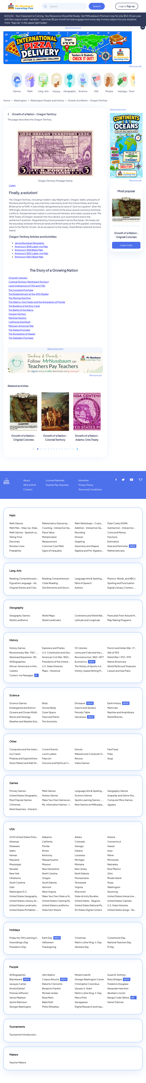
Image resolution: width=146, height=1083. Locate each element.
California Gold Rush (19, 321)
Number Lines (16, 546)
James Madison (17, 997)
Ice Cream (15, 753)
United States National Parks (90, 905)
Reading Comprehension (55, 578)
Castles (13, 670)
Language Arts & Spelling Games (92, 578)
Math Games (16, 523)
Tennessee (80, 882)
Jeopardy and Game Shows (122, 795)
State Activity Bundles (86, 896)
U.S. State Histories (52, 666)
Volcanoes (84, 716)
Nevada (13, 868)
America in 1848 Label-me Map (31, 246)
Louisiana (80, 855)
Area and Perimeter (121, 546)
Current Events (50, 749)
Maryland (14, 859)
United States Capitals (119, 900)
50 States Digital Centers (88, 909)
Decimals (14, 541)
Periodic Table (82, 712)
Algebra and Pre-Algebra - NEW (92, 550)
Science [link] (82, 91)
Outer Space (49, 712)
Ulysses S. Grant (83, 988)
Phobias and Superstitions (23, 758)
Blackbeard (19, 979)
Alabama (47, 836)
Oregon (46, 877)
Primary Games (17, 790)
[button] (37, 449)
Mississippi (15, 864)
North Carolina (49, 873)
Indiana (79, 850)
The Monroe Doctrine (20, 297)
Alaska (78, 836)
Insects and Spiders (85, 707)
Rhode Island (114, 877)
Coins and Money (116, 532)
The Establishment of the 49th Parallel (29, 293)
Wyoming (112, 891)
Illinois (45, 850)
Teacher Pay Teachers (57, 484)
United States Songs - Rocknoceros (126, 909)
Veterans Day (82, 946)
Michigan (80, 859)
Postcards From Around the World (125, 615)
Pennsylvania (82, 877)
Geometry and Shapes (87, 546)
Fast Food (112, 749)
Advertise (83, 480)
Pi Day (110, 946)
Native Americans (116, 661)
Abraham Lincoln (116, 992)
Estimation (113, 541)
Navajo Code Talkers (122, 997)
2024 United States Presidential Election (35, 836)
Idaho (12, 850)
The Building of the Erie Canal (24, 305)
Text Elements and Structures (57, 587)
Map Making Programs (119, 620)
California (47, 841)
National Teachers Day (119, 942)
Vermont (46, 887)
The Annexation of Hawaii (22, 333)
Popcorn (46, 758)
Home (6, 100)
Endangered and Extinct (22, 707)
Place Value (48, 532)
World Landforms (18, 620)
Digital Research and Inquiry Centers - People (103, 1006)
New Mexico (114, 868)
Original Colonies (18, 277)
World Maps (48, 615)
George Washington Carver (89, 979)
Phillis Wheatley (50, 1006)
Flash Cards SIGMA (117, 523)
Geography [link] (69, 91)
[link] (16, 80)
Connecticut (114, 841)
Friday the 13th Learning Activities (31, 937)
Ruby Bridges (118, 979)
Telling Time (15, 536)
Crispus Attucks (54, 979)
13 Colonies (81, 647)
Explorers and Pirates (53, 647)
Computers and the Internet (24, 749)
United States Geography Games (27, 795)
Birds (45, 703)
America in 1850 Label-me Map (31, 253)
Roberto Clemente (52, 983)
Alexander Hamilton (117, 988)
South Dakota (49, 882)
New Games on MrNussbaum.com (93, 804)
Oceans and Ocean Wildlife (24, 712)
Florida (45, 846)
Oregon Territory (17, 313)
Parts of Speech (83, 583)
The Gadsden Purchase (21, 337)
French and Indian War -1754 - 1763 (125, 647)
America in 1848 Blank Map (29, 249)
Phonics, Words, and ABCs (121, 578)
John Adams (48, 974)
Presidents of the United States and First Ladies (67, 661)
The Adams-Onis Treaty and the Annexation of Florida (37, 301)
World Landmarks (51, 620)
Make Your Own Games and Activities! (66, 799)
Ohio (110, 873)
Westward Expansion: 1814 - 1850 (27, 657)
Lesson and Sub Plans (118, 670)
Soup (110, 758)
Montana (79, 864)
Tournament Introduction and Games (29, 1034)
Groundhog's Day (18, 942)
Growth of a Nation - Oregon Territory (87, 100)
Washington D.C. (18, 891)
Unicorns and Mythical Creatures (59, 762)
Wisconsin (80, 891)
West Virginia (49, 891)
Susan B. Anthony (116, 974)
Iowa (109, 850)
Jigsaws (111, 804)
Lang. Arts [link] (43, 91)
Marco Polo (81, 997)
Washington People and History (47, 100)
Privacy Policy (85, 484)
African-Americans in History (24, 666)
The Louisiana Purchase (21, 290)
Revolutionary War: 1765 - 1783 (25, 652)
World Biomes (114, 716)
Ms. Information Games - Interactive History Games (69, 804)
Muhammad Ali (83, 974)
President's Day (17, 946)
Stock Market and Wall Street (24, 762)
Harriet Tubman (115, 1002)
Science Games (18, 703)
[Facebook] (116, 479)
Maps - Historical (51, 670)
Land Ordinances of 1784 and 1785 (27, 285)
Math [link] (30, 91)
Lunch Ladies (49, 753)
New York (14, 873)
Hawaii (111, 846)
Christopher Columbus (87, 983)
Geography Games (19, 615)
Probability (15, 550)
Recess (79, 758)
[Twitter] (123, 479)
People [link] (109, 91)
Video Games (82, 762)
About (26, 480)
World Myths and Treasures (121, 666)
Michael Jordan (50, 992)
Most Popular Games (20, 799)
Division (79, 536)
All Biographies (17, 661)
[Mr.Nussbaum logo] (20, 5)
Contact (27, 489)
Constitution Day (116, 937)
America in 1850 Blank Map (29, 256)
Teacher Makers (17, 1062)
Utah (11, 887)
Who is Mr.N (29, 484)
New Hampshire (50, 868)
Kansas (13, 855)
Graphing (80, 541)
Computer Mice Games (120, 799)
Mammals (112, 707)
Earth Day (51, 937)
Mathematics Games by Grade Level (65, 523)
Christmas (14, 804)
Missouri (46, 864)
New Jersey (81, 868)
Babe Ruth (47, 1002)
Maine (110, 855)
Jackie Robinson (18, 1002)
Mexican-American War (21, 325)
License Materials (55, 480)
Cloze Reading (50, 583)
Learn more (126, 245)
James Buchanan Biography (29, 243)
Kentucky (47, 855)
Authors (79, 587)
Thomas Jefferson (18, 992)
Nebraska (112, 864)
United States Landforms (55, 905)
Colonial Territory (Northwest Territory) (29, 281)
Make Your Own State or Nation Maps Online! (69, 896)
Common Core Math (53, 546)
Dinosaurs (84, 703)
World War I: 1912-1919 (119, 657)
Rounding (80, 532)
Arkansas (14, 841)
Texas (110, 882)
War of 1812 (113, 652)
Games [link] (17, 91)
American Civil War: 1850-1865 (58, 657)
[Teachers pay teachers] (140, 479)
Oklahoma (15, 877)
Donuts (78, 749)
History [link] (56, 91)
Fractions (112, 536)
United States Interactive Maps (123, 896)
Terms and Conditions (90, 489)
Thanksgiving (49, 946)
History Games (17, 647)
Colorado (80, 841)
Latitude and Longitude (87, 620)
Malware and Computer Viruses (91, 753)
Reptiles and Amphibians (120, 712)
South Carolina (17, 882)
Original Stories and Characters (26, 587)
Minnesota (112, 859)
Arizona (111, 836)
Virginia (79, 887)
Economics (84, 661)
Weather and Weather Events (24, 721)
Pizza (110, 753)
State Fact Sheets (51, 909)
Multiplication (49, 536)
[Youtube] (131, 479)
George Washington (20, 1006)
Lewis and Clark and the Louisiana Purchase (98, 652)
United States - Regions (87, 900)
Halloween (48, 942)
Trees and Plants (50, 716)
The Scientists (49, 721)
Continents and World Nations (91, 615)
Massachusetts (50, 859)
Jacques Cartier (17, 983)
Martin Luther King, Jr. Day (88, 942)
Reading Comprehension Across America (35, 578)
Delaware (14, 846)
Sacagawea (81, 1002)
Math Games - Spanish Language (27, 532)
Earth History (117, 703)
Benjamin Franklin (51, 988)
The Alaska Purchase (19, 329)
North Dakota (82, 873)
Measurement (49, 541)
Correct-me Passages (25, 675)
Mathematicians (116, 550)
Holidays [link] (122, 91)
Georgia (79, 846)
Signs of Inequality (52, 550)
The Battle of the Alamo (21, 309)
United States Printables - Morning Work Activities (35, 909)
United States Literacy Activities (26, 900)
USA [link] (96, 91)
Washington (20, 100)
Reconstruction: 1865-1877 (89, 657)
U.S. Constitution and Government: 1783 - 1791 (66, 652)
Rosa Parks (47, 997)
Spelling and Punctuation (120, 583)
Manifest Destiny (18, 317)
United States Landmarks (22, 905)
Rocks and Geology (20, 716)
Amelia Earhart (17, 988)
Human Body (49, 707)
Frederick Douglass (117, 983)
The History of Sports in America (92, 666)
